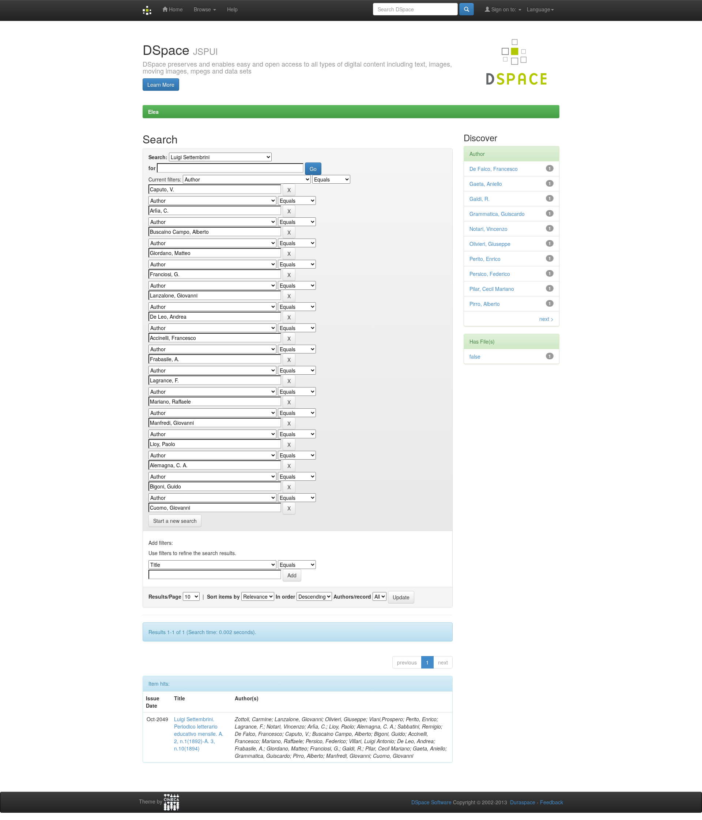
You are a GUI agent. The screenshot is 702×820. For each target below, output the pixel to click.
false (474, 356)
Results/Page (164, 596)
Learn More (160, 84)
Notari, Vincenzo (488, 228)
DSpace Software (431, 802)
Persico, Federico (489, 273)
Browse (203, 9)
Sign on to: (504, 9)
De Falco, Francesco (493, 168)
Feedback (551, 802)
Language (538, 9)
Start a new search (175, 520)
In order (285, 596)
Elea (153, 111)
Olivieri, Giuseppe (489, 243)
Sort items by (223, 596)
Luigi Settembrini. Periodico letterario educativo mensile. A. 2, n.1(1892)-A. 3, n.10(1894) (198, 733)
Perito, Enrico (485, 258)
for (151, 168)
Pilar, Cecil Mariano (491, 288)
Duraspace (522, 802)
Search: (157, 157)
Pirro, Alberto (484, 303)
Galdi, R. (479, 198)
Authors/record (352, 596)
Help (232, 9)
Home (175, 9)
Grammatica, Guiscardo (497, 213)
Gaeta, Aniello (485, 183)
